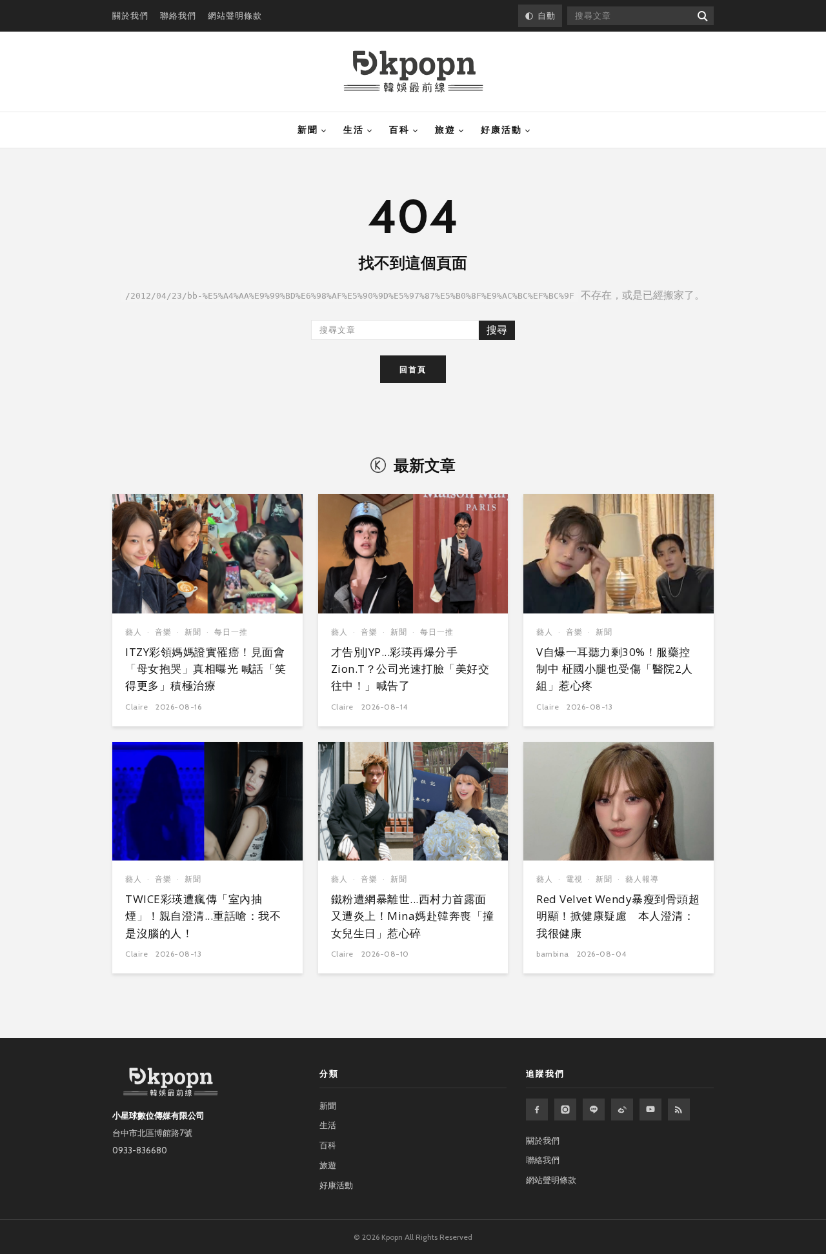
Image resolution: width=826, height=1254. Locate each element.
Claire (136, 707)
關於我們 (130, 15)
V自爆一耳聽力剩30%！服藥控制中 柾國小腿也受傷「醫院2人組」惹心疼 (614, 668)
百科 (399, 129)
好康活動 (501, 129)
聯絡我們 (178, 15)
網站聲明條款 (235, 15)
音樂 (163, 632)
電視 (574, 879)
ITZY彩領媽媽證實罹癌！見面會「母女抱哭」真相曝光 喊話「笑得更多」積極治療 (206, 668)
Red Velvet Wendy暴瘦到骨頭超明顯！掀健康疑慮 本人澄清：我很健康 (618, 915)
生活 (353, 129)
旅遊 (445, 129)
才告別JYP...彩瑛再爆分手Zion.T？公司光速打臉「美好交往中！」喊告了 (410, 668)
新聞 (307, 129)
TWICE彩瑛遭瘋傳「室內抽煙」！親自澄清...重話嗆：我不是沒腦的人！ (203, 915)
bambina (552, 954)
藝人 (133, 632)
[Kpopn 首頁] (413, 71)
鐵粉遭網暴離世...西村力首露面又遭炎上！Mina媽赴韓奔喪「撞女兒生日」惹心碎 (412, 915)
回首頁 (413, 369)
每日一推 (231, 632)
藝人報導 (642, 879)
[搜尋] (702, 15)
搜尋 (497, 330)
